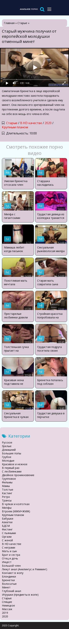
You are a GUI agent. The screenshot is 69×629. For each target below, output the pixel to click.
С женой (7, 540)
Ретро (6, 497)
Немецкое (8, 605)
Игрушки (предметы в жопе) (20, 594)
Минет (6, 587)
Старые (11, 123)
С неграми (8, 547)
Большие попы (11, 453)
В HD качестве (31, 123)
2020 (48, 123)
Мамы (6, 486)
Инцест (7, 562)
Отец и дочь (10, 558)
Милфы (7, 507)
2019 (5, 613)
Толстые (7, 489)
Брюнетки (8, 580)
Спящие (7, 602)
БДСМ (6, 526)
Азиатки (7, 522)
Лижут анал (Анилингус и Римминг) (24, 569)
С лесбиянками (11, 471)
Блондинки (9, 576)
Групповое (9, 478)
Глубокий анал (11, 591)
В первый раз (10, 468)
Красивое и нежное (14, 464)
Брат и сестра (11, 555)
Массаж (7, 609)
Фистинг (7, 529)
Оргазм (7, 536)
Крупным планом (15, 127)
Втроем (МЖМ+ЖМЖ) (16, 511)
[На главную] (28, 9)
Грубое (6, 457)
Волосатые (9, 584)
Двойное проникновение (18, 475)
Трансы (7, 500)
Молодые (8, 460)
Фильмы (7, 482)
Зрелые (7, 446)
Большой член (11, 565)
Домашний (9, 449)
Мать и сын (9, 551)
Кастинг (7, 493)
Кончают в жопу (12, 573)
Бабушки (7, 518)
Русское (7, 442)
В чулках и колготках (16, 504)
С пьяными (9, 533)
